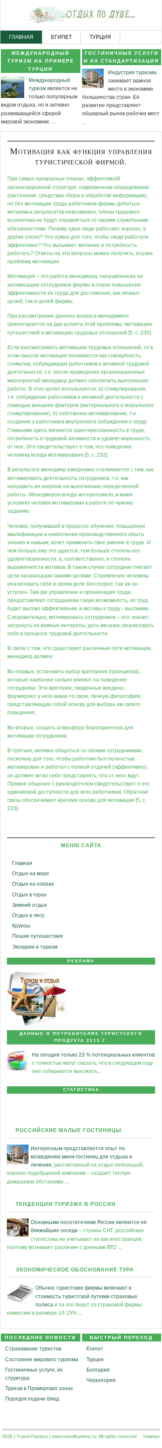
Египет (94, 1349)
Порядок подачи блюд (32, 1399)
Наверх (151, 1436)
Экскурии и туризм (34, 947)
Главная (22, 863)
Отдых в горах (29, 895)
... (53, 122)
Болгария (98, 1370)
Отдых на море (30, 874)
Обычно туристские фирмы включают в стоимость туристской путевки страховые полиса (86, 1296)
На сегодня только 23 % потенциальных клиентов (93, 1055)
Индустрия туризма (132, 72)
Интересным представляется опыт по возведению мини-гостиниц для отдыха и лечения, (81, 1156)
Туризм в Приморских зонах (39, 1388)
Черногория (101, 1380)
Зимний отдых (29, 905)
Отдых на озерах (33, 884)
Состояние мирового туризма (41, 1360)
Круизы (21, 926)
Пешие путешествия (37, 936)
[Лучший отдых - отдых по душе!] (81, 15)
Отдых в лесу (28, 915)
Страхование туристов (33, 1349)
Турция (95, 1360)
